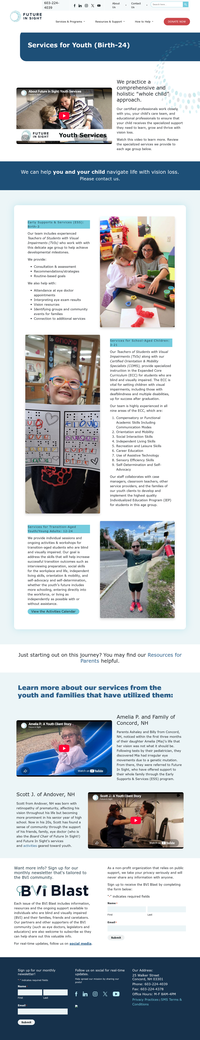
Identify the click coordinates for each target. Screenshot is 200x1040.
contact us (107, 179)
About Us (116, 5)
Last (150, 914)
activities (30, 846)
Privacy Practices (145, 999)
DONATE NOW (177, 21)
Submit (116, 937)
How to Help (142, 21)
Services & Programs (69, 21)
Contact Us (136, 5)
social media (80, 943)
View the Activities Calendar (53, 611)
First (110, 914)
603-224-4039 (51, 5)
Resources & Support (108, 21)
